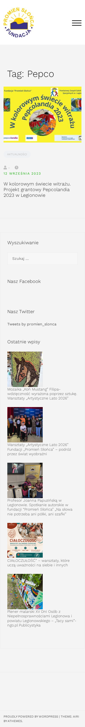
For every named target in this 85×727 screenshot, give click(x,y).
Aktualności (17, 154)
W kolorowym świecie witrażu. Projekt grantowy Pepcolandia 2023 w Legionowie (37, 189)
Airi (76, 716)
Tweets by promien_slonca (31, 324)
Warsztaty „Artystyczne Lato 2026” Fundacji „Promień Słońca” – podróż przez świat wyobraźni (39, 449)
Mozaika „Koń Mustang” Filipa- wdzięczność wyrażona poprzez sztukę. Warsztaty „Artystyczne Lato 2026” (42, 393)
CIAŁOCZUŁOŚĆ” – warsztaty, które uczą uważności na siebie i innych (38, 562)
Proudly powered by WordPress (31, 716)
